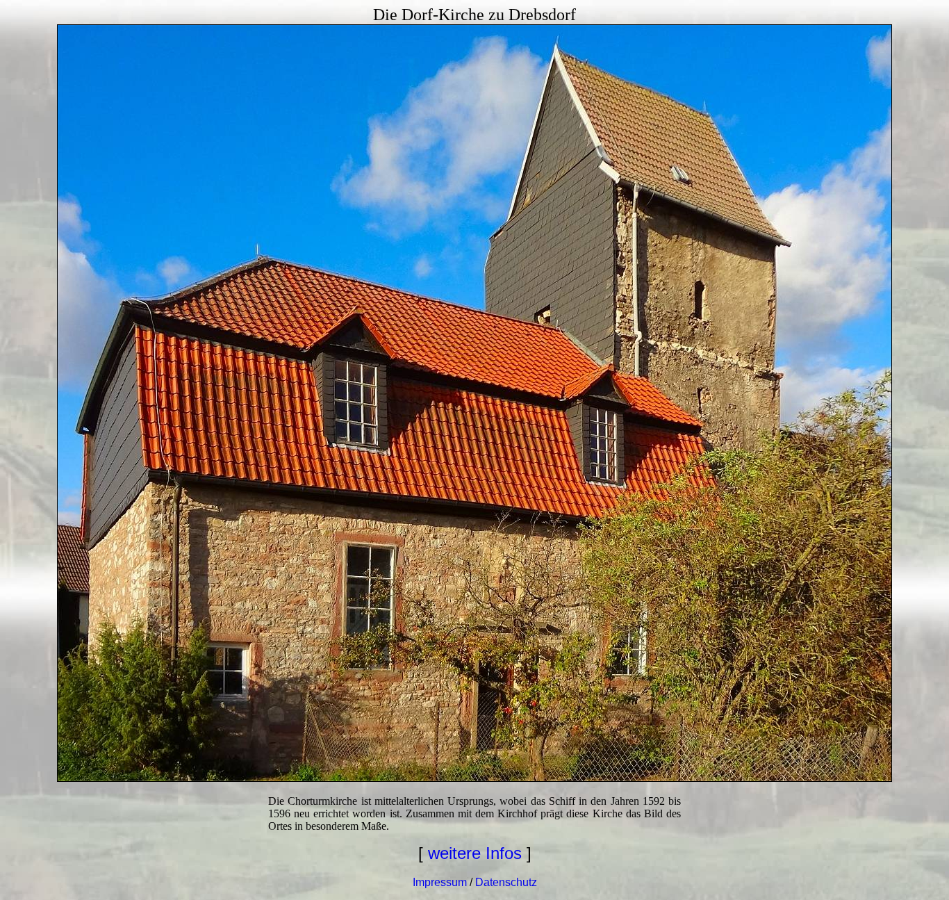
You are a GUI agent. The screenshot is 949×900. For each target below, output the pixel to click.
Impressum (440, 882)
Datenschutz (506, 882)
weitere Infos (475, 853)
